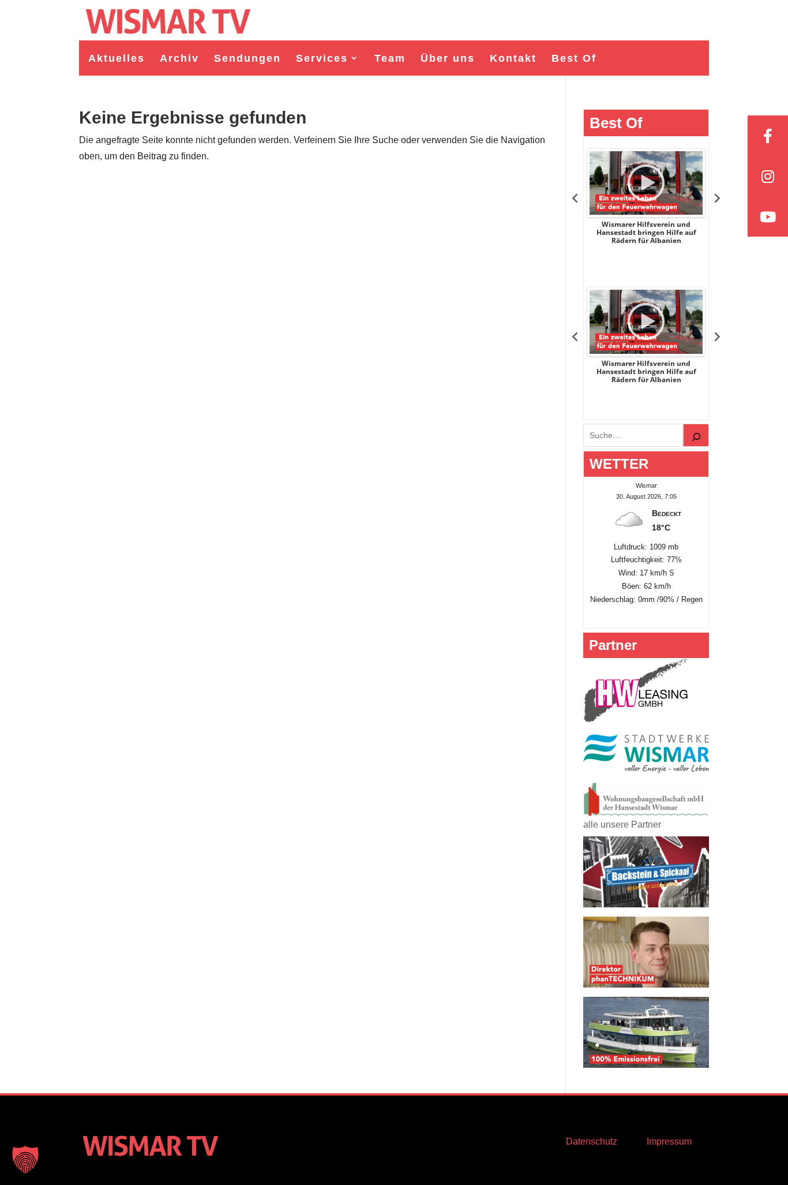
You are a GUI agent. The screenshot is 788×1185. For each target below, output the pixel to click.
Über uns (448, 58)
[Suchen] (696, 435)
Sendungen (247, 58)
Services (322, 58)
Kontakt (513, 58)
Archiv (179, 58)
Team (390, 58)
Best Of (573, 58)
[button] (25, 1159)
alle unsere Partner (622, 824)
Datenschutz (591, 1141)
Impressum (669, 1141)
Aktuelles (116, 58)
